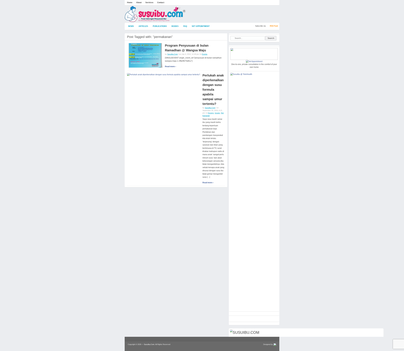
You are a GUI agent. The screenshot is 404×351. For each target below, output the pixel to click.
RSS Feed (274, 26)
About (139, 2)
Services (149, 2)
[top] (379, 333)
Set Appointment (201, 26)
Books (175, 26)
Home (129, 2)
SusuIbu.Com (172, 54)
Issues (217, 113)
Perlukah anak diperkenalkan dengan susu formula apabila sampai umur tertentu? (213, 90)
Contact (160, 2)
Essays (211, 113)
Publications (160, 26)
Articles (143, 26)
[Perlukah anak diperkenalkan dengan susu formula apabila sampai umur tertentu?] (163, 74)
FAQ (185, 26)
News (131, 26)
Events (204, 54)
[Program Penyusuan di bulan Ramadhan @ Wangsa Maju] (145, 55)
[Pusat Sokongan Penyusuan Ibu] (155, 20)
